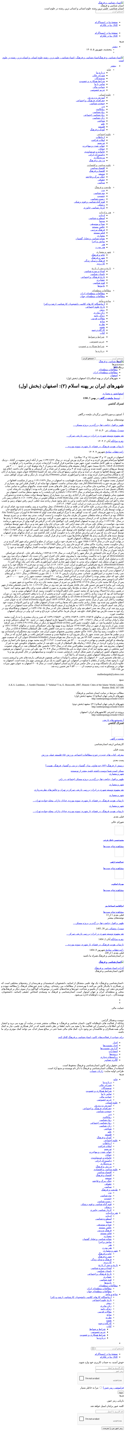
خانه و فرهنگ (98, 255)
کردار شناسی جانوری (94, 207)
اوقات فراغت (98, 140)
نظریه (102, 324)
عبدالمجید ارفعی (117, 862)
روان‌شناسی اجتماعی (94, 115)
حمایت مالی (99, 87)
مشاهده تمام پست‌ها (113, 846)
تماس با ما (99, 84)
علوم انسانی (105, 94)
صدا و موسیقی (97, 224)
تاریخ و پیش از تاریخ (101, 268)
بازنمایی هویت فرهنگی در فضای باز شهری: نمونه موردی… (94, 446)
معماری (101, 235)
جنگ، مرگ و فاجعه (95, 176)
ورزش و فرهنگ (97, 160)
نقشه (102, 327)
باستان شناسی (97, 274)
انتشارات (113, 1051)
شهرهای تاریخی (110, 720)
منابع (102, 321)
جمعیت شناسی (97, 103)
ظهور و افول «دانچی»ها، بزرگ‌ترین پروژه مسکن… (98, 425)
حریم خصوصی (97, 90)
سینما (102, 221)
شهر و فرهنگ (98, 257)
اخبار (115, 1042)
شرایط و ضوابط (96, 337)
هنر (103, 244)
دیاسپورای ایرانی (96, 154)
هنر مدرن (100, 247)
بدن (103, 190)
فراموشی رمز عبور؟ (113, 1387)
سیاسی (101, 182)
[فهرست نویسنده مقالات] (118, 736)
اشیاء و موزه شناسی (94, 271)
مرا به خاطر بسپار (89, 1387)
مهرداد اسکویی (117, 884)
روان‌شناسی (99, 112)
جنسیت (101, 196)
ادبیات (102, 215)
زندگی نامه (99, 315)
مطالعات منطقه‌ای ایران (92, 293)
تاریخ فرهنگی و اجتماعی (93, 277)
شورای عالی (98, 75)
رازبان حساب (96, 1071)
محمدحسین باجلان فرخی (113, 840)
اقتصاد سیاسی (97, 168)
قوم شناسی (99, 283)
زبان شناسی (98, 118)
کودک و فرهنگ (97, 129)
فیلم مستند (99, 232)
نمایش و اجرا (98, 241)
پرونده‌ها (113, 1054)
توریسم (101, 143)
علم (103, 123)
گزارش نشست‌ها (109, 1048)
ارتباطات (100, 137)
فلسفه (101, 126)
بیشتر (115, 46)
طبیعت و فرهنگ (103, 187)
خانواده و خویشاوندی (94, 151)
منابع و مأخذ (105, 301)
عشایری (100, 280)
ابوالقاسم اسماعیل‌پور (114, 906)
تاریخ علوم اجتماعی (95, 307)
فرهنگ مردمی (97, 230)
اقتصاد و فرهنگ (97, 171)
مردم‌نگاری (99, 157)
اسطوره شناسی (97, 218)
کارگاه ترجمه (98, 330)
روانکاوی (100, 109)
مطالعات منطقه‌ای (101, 290)
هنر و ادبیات (105, 212)
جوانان (101, 149)
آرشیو (121, 720)
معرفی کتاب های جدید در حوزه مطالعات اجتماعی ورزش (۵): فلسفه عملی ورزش (82, 755)
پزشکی (101, 204)
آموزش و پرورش (96, 97)
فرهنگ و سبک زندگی (94, 260)
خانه (109, 69)
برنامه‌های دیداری (109, 1057)
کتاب (102, 333)
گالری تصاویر (111, 1060)
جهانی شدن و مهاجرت (93, 146)
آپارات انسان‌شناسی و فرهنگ (109, 968)
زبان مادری (99, 312)
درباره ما (100, 72)
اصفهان (120, 393)
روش (102, 309)
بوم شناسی (99, 193)
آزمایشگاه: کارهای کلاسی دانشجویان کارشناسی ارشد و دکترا (74, 304)
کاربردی (101, 263)
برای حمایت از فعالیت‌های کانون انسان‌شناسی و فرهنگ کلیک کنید (91, 1037)
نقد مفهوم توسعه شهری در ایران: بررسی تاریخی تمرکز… (95, 435)
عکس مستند (98, 227)
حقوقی (101, 179)
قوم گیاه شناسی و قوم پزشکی (89, 202)
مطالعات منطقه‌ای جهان (92, 296)
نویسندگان (100, 78)
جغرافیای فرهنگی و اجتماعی (90, 100)
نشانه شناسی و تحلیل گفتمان (90, 238)
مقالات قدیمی (98, 318)
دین (103, 106)
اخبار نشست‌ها (110, 1045)
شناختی (101, 121)
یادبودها (101, 285)
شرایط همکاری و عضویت (92, 81)
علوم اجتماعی (104, 134)
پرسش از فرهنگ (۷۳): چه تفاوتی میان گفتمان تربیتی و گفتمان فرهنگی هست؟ (84, 765)
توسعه (101, 174)
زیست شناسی (97, 199)
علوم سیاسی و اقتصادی (99, 165)
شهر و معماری (103, 252)
